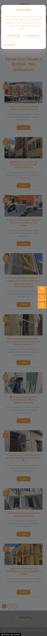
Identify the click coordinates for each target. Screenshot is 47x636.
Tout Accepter (33, 35)
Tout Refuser (14, 35)
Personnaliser (9, 45)
